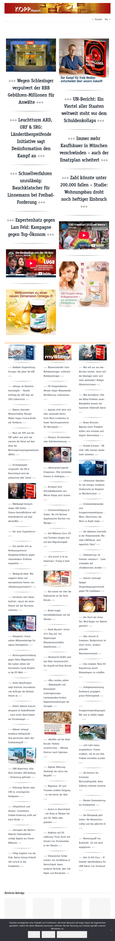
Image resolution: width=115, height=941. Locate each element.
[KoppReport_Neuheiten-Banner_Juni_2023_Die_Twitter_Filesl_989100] (22, 345)
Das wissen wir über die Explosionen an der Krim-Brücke (57, 596)
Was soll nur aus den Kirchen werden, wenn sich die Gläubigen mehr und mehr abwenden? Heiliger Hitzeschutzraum (92, 376)
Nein (48, 934)
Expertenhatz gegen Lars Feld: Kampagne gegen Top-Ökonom (31, 227)
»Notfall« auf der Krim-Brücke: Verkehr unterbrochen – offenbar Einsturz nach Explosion (57, 748)
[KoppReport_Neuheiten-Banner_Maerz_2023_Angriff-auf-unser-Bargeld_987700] (22, 616)
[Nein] (111, 929)
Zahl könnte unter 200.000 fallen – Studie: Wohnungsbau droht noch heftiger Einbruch (84, 192)
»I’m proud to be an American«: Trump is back (56, 561)
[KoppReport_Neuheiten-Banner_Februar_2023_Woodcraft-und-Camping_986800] (93, 725)
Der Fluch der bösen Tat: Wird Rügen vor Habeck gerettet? (93, 621)
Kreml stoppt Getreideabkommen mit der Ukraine (57, 615)
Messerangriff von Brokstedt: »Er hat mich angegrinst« (91, 842)
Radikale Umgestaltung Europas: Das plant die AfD (21, 371)
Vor (106, 19)
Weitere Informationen (72, 934)
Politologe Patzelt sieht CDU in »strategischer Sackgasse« (21, 792)
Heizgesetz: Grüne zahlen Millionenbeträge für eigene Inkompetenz (21, 640)
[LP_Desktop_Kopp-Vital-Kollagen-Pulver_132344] (84, 262)
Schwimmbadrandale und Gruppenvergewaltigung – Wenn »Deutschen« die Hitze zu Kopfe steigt (92, 512)
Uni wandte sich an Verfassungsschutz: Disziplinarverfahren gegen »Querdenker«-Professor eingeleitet (21, 555)
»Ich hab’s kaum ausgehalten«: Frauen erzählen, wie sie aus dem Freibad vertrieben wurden (92, 754)
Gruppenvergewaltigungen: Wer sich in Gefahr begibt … (92, 714)
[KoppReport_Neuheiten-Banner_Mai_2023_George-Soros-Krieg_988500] (93, 345)
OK (33, 934)
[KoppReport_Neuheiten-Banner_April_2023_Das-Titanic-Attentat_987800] (93, 461)
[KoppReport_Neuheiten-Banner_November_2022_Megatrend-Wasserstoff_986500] (22, 748)
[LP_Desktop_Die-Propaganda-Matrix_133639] (84, 39)
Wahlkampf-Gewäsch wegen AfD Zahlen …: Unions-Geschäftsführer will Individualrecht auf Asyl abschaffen (22, 512)
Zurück (98, 19)
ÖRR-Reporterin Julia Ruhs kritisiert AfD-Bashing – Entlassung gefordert (21, 773)
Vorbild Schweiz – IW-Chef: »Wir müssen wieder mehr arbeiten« (92, 450)
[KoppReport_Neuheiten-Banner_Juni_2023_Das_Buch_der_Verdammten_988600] (57, 448)
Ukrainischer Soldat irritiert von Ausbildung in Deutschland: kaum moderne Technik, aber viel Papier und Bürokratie (57, 864)
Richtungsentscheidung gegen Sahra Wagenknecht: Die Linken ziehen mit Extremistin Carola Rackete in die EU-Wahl (22, 664)
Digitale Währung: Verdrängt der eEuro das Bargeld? (56, 771)
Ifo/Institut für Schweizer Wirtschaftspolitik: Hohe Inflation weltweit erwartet (92, 781)
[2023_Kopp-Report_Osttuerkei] (57, 712)
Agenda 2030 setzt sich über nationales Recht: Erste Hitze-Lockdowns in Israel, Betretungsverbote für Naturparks (57, 418)
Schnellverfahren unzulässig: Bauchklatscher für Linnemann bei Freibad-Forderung (31, 188)
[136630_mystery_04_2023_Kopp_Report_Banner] (57, 345)
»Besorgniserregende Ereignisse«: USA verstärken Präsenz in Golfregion (57, 472)
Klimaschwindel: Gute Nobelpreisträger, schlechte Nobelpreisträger (57, 371)
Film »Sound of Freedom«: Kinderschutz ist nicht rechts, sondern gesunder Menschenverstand (92, 645)
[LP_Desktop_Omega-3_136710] (31, 290)
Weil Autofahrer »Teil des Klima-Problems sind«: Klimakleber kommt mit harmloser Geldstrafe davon (92, 403)
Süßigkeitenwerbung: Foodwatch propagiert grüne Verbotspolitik (91, 691)
